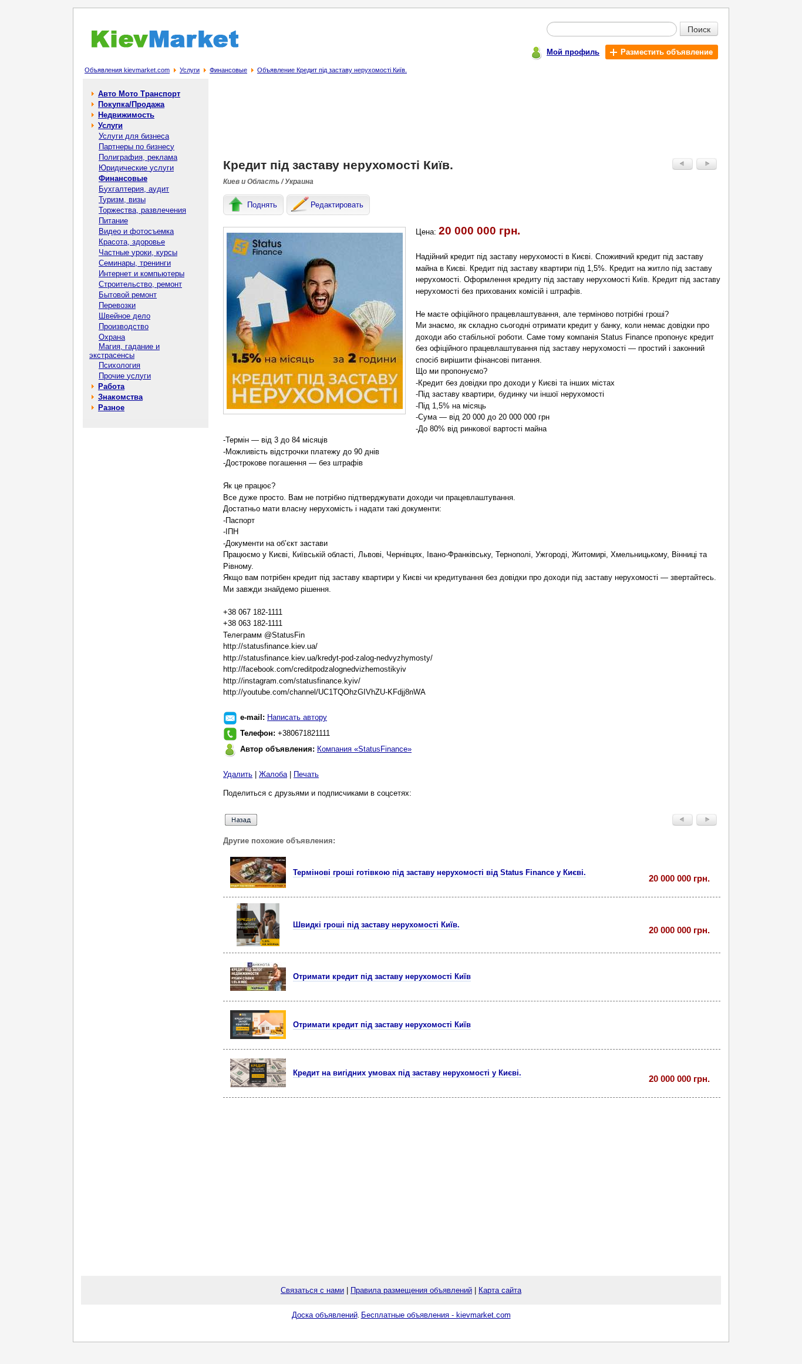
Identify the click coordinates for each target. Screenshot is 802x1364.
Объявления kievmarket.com (127, 69)
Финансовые (228, 69)
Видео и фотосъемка (136, 231)
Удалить (237, 774)
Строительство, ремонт (140, 284)
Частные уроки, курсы (138, 252)
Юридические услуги (136, 167)
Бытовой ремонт (128, 294)
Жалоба (273, 774)
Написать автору (297, 717)
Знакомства (120, 397)
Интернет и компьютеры (141, 273)
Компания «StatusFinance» (364, 749)
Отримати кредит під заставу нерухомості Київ (382, 976)
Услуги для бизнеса (134, 136)
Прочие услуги (125, 375)
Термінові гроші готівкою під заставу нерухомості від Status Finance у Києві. (439, 872)
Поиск (699, 29)
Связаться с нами (312, 1290)
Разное (111, 407)
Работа (111, 386)
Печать (306, 774)
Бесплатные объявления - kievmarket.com (436, 1315)
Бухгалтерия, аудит (134, 189)
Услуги (190, 69)
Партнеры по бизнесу (136, 146)
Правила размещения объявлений (411, 1290)
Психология (119, 365)
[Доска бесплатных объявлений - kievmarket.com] (158, 45)
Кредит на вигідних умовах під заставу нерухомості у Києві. (407, 1072)
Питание (113, 220)
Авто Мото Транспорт (139, 93)
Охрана (112, 337)
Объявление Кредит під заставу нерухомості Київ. (332, 69)
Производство (124, 326)
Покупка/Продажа (131, 104)
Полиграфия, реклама (138, 157)
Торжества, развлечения (142, 210)
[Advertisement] (472, 121)
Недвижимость (126, 114)
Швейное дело (124, 315)
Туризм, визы (122, 199)
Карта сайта (499, 1290)
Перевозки (117, 305)
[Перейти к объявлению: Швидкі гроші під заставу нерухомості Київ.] (258, 943)
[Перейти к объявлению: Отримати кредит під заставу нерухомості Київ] (258, 988)
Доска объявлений (325, 1315)
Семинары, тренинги (135, 263)
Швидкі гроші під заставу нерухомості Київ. (376, 924)
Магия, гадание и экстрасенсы (124, 351)
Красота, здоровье (132, 241)
